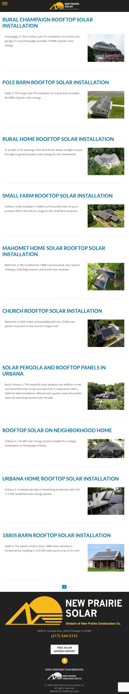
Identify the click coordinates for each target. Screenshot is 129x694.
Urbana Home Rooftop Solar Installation (60, 479)
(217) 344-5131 (64, 635)
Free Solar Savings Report (64, 649)
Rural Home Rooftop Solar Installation (58, 139)
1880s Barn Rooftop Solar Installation (56, 535)
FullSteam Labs (70, 691)
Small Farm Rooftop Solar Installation (57, 196)
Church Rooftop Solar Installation (52, 311)
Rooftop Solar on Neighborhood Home (57, 430)
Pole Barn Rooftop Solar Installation (55, 82)
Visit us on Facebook (64, 661)
